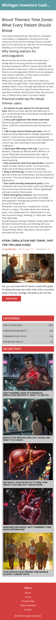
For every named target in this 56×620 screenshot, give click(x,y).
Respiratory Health (28, 342)
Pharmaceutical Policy (28, 336)
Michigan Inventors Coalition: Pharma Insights (28, 5)
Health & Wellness (28, 325)
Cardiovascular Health (28, 330)
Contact (28, 609)
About (28, 592)
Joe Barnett (11, 249)
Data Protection (28, 605)
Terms (28, 597)
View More (11, 298)
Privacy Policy (28, 601)
